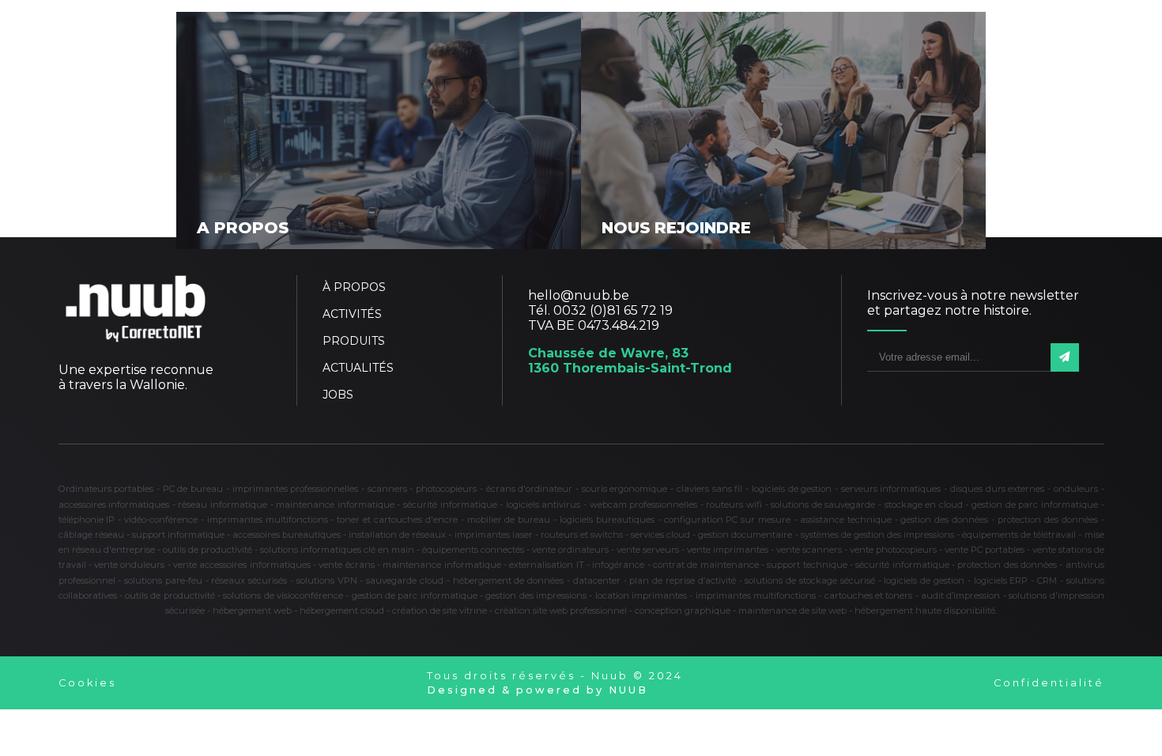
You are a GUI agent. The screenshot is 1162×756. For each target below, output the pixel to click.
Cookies (87, 683)
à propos (354, 287)
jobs (338, 394)
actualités (358, 368)
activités (352, 314)
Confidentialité (1049, 683)
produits (354, 341)
